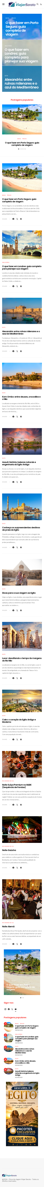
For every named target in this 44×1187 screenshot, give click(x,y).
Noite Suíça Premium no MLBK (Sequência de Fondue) (17, 786)
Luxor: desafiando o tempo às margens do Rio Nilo (22, 659)
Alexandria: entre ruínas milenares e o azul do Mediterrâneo (21, 83)
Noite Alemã (8, 926)
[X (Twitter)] (12, 1010)
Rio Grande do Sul (8, 781)
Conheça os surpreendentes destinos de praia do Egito (21, 528)
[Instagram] (5, 1010)
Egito (6, 76)
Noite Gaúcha (9, 850)
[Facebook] (8, 1010)
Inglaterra (8, 46)
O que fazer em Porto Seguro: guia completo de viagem (22, 28)
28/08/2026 (19, 1030)
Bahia (7, 18)
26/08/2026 (19, 1043)
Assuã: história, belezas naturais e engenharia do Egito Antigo (19, 463)
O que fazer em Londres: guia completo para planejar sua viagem (21, 55)
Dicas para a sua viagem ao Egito (19, 592)
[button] (41, 4)
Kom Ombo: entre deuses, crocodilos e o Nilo (21, 398)
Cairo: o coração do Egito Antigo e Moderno (19, 721)
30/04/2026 (18, 1055)
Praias (14, 18)
